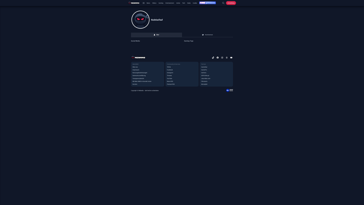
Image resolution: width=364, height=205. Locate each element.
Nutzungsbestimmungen (140, 72)
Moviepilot (204, 84)
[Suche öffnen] (223, 3)
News (148, 3)
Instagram (170, 72)
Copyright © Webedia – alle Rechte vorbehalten (145, 90)
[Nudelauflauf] (140, 20)
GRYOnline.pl (205, 75)
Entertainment (170, 3)
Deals (189, 3)
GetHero (203, 72)
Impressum (136, 70)
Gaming (161, 3)
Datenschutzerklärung (139, 75)
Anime (178, 3)
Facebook (170, 70)
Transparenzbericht (138, 78)
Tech (183, 3)
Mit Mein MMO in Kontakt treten (142, 81)
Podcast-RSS (171, 84)
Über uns (135, 67)
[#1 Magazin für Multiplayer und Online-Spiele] (135, 3)
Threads (169, 75)
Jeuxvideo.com (205, 78)
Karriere (135, 84)
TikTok (169, 67)
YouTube (169, 78)
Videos (154, 3)
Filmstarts (204, 81)
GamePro (204, 70)
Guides (195, 3)
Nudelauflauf (157, 20)
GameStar (204, 67)
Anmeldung (231, 3)
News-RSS (170, 81)
